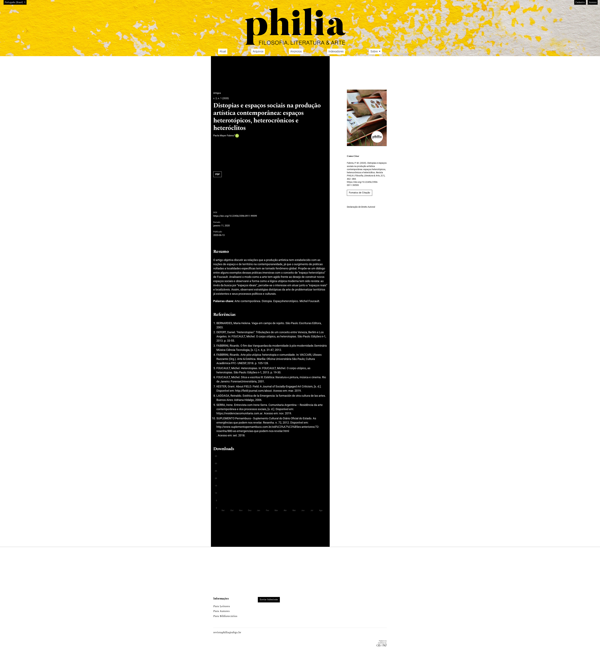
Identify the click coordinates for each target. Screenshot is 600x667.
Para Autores (221, 611)
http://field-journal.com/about (253, 390)
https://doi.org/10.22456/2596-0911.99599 (235, 216)
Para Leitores (221, 606)
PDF (217, 174)
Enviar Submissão (269, 599)
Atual (223, 51)
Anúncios (296, 51)
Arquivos (258, 51)
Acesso (593, 2)
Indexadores (336, 51)
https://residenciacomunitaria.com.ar (239, 413)
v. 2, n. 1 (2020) (221, 98)
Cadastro (580, 2)
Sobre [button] (374, 51)
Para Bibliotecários (225, 616)
